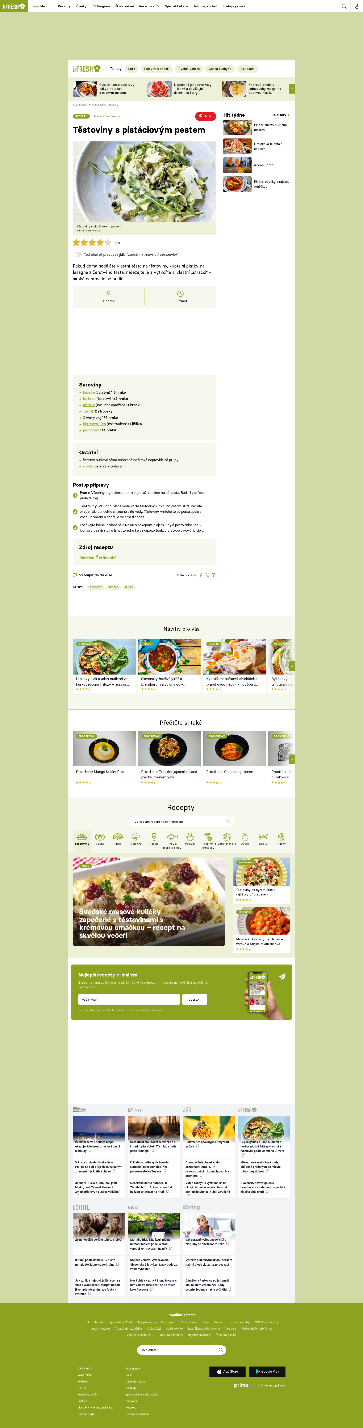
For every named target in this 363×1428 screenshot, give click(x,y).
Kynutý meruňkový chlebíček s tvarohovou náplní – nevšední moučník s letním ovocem (232, 681)
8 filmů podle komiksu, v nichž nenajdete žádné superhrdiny (95, 1262)
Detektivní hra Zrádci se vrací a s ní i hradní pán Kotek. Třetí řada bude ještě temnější (153, 1146)
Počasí (218, 1322)
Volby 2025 (154, 1328)
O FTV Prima (85, 1368)
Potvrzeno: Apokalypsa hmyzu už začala (207, 1144)
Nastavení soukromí (137, 1414)
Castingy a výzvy (135, 1381)
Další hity (279, 115)
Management (133, 1368)
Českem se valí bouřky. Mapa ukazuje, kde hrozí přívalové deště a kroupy (97, 1146)
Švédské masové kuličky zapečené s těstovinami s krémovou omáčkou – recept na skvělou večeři (132, 923)
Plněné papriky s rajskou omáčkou (271, 184)
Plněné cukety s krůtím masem (270, 127)
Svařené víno (174, 1328)
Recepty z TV (149, 6)
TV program (168, 1322)
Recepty (64, 6)
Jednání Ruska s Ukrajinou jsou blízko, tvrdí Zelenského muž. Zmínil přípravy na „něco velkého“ (97, 1187)
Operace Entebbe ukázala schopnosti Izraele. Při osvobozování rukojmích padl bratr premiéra (208, 1169)
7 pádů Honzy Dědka (128, 1328)
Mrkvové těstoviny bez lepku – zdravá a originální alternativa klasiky (259, 944)
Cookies (82, 1401)
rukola (87, 466)
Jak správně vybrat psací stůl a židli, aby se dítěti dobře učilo (205, 1242)
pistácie (89, 405)
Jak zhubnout (94, 1322)
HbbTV (82, 1388)
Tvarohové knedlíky (170, 1335)
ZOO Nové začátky (266, 1322)
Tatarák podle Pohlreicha (204, 1328)
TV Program (101, 6)
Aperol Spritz (263, 165)
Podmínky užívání (88, 1394)
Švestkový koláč (226, 1335)
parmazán (91, 430)
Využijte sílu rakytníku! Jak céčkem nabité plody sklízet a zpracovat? (208, 1262)
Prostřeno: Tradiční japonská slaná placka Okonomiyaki (169, 774)
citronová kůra (94, 424)
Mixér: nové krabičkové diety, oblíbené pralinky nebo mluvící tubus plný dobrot (261, 1167)
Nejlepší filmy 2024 (120, 1322)
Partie (205, 1322)
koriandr (89, 398)
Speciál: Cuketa (176, 6)
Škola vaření (124, 6)
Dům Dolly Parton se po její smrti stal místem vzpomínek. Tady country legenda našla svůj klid (207, 1285)
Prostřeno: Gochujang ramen (229, 771)
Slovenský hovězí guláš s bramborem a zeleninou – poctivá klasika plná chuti (162, 681)
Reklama (83, 1381)
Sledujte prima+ (233, 6)
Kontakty (131, 1388)
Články (81, 6)
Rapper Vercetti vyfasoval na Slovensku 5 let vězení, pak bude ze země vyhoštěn (153, 1264)
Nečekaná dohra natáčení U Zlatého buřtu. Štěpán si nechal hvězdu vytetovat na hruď (151, 1187)
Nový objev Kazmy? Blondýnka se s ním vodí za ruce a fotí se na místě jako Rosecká (153, 1285)
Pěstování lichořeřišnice (256, 1328)
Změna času (189, 1322)
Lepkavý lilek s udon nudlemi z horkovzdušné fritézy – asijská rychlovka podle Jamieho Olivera (102, 681)
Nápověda (132, 1401)
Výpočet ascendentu (140, 1335)
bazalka (89, 392)
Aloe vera (231, 1328)
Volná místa (85, 1375)
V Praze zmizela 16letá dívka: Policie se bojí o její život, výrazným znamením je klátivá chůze (98, 1167)
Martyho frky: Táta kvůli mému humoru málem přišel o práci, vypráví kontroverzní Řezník (150, 1244)
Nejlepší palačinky (199, 1335)
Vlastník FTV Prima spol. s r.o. (95, 1407)
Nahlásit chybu (86, 1414)
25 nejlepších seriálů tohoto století (98, 1239)
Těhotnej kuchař (205, 6)
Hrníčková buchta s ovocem (268, 146)
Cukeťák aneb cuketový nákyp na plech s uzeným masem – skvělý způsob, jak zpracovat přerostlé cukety (116, 94)
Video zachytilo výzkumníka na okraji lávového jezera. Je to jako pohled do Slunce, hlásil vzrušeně (207, 1187)
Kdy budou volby (238, 1322)
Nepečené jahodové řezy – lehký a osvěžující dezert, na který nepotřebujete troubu (193, 90)
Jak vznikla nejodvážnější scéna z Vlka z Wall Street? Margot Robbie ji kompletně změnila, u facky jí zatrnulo (98, 1287)
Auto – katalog (100, 1328)
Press (129, 1375)
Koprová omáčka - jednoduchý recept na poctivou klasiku (265, 89)
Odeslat (194, 999)
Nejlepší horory (146, 1322)
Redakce (131, 1407)
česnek (88, 411)
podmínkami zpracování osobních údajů (139, 1010)
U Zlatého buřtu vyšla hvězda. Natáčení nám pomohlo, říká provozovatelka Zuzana (150, 1167)
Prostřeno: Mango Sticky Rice (100, 771)
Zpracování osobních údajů (142, 1394)
